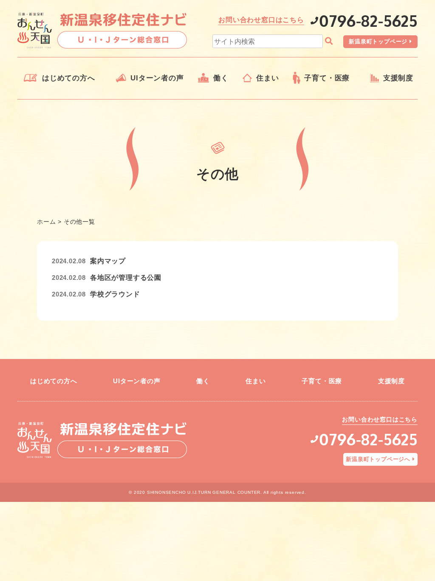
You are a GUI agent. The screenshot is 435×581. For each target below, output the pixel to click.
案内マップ (108, 261)
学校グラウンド (115, 294)
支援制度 (398, 78)
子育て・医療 (327, 78)
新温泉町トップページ (378, 41)
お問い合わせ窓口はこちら (261, 19)
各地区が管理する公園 (125, 277)
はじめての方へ (68, 78)
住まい (267, 78)
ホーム (46, 221)
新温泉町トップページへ (378, 459)
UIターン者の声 (157, 78)
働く (221, 78)
